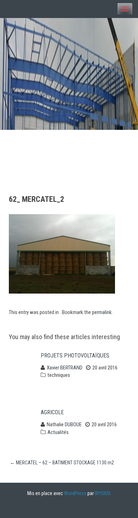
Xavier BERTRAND (64, 368)
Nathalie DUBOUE (64, 424)
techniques (58, 375)
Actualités (58, 432)
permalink (102, 312)
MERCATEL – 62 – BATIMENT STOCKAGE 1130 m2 (62, 462)
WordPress (75, 493)
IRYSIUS (103, 493)
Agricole (52, 412)
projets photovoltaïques (75, 355)
